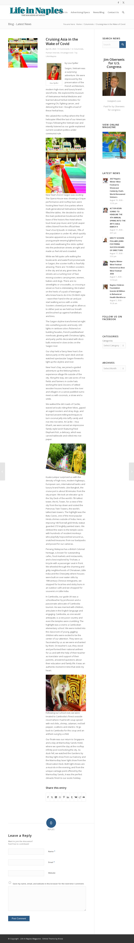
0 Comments (64, 49)
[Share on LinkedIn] (68, 797)
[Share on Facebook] (48, 797)
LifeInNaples (51, 56)
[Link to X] (123, 2)
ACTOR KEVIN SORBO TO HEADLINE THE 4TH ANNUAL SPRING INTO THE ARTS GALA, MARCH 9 (118, 217)
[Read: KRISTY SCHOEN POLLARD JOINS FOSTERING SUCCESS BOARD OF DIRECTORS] (105, 240)
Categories (107, 340)
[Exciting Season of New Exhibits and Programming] (131, 471)
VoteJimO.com (114, 101)
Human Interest (52, 53)
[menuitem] (52, 12)
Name (51, 851)
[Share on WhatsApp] (60, 797)
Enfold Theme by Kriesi (52, 938)
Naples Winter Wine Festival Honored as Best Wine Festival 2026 (117, 267)
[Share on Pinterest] (64, 797)
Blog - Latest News (19, 24)
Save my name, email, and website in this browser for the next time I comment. (48, 883)
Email (51, 862)
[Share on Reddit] (80, 797)
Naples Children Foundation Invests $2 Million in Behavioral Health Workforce (118, 291)
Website (51, 873)
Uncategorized (66, 53)
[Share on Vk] (76, 797)
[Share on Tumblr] (72, 797)
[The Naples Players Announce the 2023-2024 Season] (2, 471)
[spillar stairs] (23, 53)
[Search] (123, 12)
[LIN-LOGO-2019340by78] (36, 12)
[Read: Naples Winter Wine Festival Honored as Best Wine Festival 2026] (105, 263)
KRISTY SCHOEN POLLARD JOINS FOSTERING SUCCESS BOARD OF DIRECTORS (117, 244)
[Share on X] (52, 797)
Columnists (78, 49)
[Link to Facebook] (118, 2)
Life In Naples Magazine (30, 938)
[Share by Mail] (84, 797)
